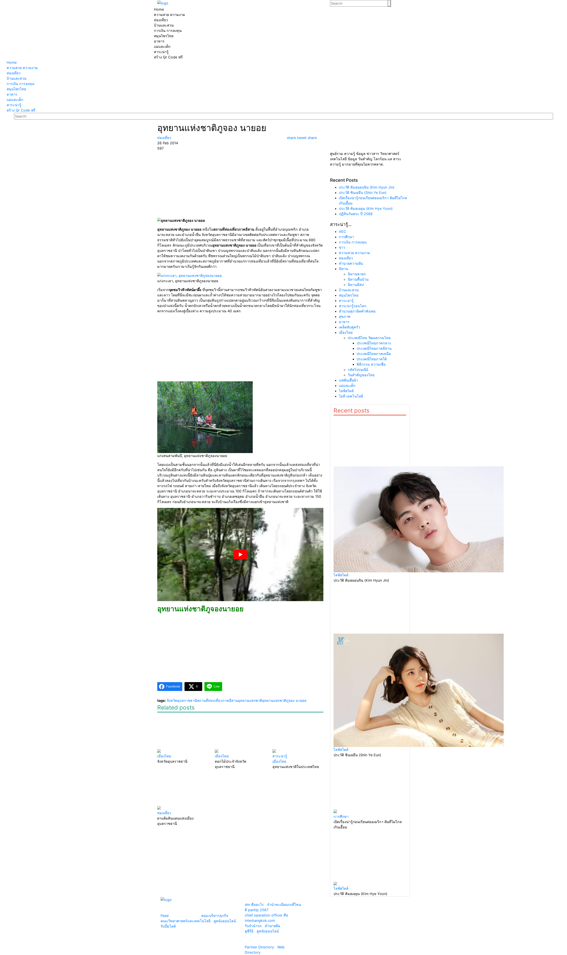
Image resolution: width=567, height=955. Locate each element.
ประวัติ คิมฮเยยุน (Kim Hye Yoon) (366, 208)
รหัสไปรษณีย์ (358, 369)
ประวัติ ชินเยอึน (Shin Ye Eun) (362, 192)
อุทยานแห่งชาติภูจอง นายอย (284, 700)
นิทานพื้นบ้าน (358, 279)
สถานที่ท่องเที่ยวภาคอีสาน (217, 700)
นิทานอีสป (356, 284)
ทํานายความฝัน (351, 263)
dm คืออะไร (254, 904)
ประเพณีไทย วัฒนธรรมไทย (369, 338)
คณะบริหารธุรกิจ (214, 915)
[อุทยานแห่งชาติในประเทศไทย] (297, 732)
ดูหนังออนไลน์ (225, 921)
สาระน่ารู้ (346, 300)
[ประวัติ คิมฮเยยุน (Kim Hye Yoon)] (370, 858)
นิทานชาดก (357, 274)
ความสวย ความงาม (354, 253)
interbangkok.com (260, 920)
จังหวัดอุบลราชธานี (182, 700)
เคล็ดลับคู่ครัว (349, 327)
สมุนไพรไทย (348, 295)
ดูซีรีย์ (249, 931)
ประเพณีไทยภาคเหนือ (374, 353)
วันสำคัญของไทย (361, 375)
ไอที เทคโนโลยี (351, 396)
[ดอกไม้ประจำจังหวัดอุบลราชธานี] (240, 732)
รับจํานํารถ (253, 926)
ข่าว (342, 247)
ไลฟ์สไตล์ (346, 391)
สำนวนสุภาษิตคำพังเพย (357, 311)
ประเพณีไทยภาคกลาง (374, 343)
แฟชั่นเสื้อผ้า (348, 380)
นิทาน (343, 268)
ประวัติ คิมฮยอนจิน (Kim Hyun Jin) (366, 187)
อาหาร (344, 322)
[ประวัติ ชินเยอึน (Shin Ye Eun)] (370, 665)
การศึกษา (346, 237)
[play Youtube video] (240, 554)
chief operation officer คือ (266, 915)
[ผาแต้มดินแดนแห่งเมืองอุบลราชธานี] (182, 789)
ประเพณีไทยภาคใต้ (372, 359)
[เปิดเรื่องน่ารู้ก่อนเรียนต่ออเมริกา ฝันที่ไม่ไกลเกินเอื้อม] (370, 786)
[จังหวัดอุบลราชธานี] (182, 732)
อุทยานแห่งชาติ (250, 700)
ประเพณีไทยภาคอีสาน (374, 348)
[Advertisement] (240, 184)
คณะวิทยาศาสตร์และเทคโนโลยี (185, 921)
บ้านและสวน (349, 290)
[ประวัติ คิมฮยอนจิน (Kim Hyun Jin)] (370, 493)
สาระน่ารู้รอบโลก (352, 306)
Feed (165, 915)
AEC (342, 231)
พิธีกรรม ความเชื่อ (371, 364)
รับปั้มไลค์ (168, 926)
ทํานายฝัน (272, 926)
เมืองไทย (346, 332)
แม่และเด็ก (347, 385)
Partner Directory (259, 947)
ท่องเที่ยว (346, 258)
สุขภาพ (344, 316)
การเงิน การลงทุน (353, 242)
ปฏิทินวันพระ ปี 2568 (356, 214)
